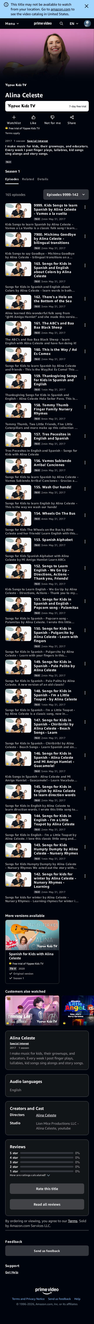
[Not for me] (52, 117)
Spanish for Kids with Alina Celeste (32, 935)
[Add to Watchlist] (14, 117)
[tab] (12, 179)
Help (77, 1299)
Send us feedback (59, 1299)
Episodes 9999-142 (62, 194)
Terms (72, 1221)
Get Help (11, 1272)
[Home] (43, 23)
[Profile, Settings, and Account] (87, 23)
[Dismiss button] (86, 6)
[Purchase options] (85, 207)
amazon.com (60, 9)
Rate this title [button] (47, 1188)
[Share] (72, 117)
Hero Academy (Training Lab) (32, 1010)
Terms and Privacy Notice (28, 1299)
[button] (30, 1175)
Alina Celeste (46, 1115)
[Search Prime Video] (61, 23)
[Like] (33, 117)
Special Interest (37, 141)
